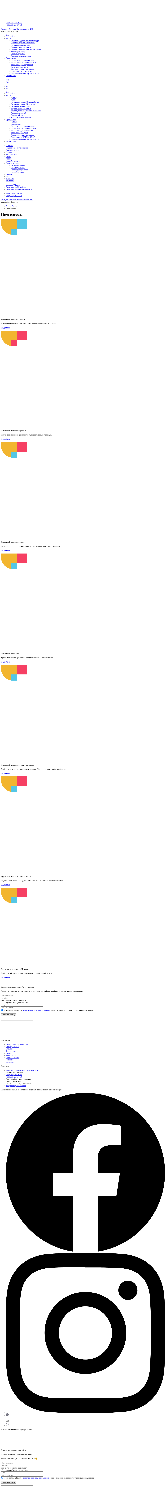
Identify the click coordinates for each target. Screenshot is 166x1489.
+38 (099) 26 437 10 (14, 25)
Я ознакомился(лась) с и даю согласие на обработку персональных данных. (49, 1010)
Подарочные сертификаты (17, 148)
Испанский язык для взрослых (23, 62)
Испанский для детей (19, 67)
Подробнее (5, 327)
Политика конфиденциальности (19, 189)
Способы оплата (12, 1058)
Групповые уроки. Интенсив (23, 43)
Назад (14, 98)
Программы (11, 58)
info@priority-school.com (16, 1086)
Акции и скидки (13, 1055)
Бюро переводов (12, 163)
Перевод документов (19, 170)
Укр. (7, 80)
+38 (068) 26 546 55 (14, 23)
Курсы (8, 38)
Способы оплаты (13, 161)
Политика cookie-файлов (16, 187)
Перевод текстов (18, 168)
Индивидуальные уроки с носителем (26, 49)
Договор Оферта (13, 185)
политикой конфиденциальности (36, 1010)
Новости (9, 174)
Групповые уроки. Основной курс (25, 41)
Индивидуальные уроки (21, 47)
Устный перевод (17, 172)
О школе (9, 146)
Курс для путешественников (22, 69)
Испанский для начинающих (23, 60)
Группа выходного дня (20, 45)
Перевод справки (18, 165)
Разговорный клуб (18, 51)
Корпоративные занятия (21, 56)
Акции (9, 159)
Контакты (10, 181)
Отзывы (9, 152)
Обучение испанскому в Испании (25, 73)
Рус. (7, 82)
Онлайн (11, 36)
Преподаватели (12, 150)
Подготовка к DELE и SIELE (23, 71)
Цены (8, 157)
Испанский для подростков (22, 65)
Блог (8, 176)
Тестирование (11, 154)
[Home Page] (19, 19)
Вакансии (10, 179)
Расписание (11, 76)
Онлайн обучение (18, 54)
